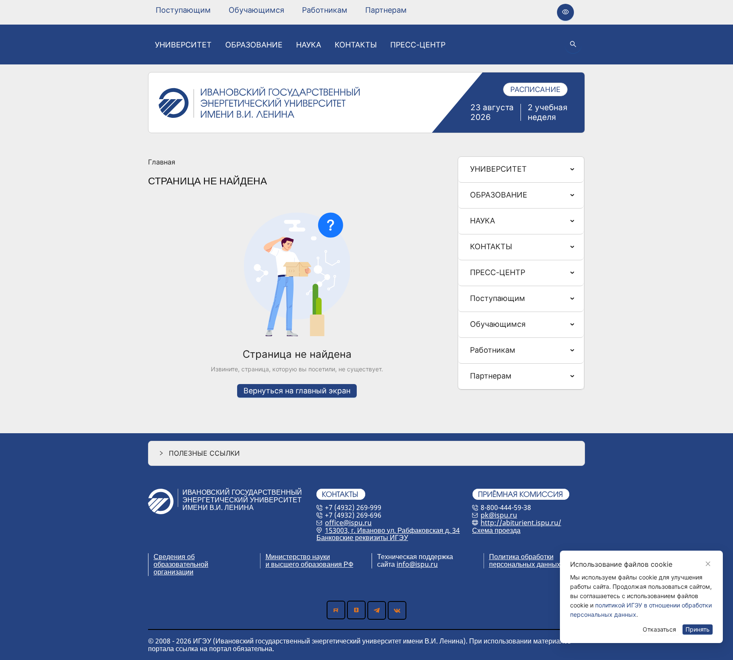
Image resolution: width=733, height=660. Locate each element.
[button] (366, 453)
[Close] (708, 563)
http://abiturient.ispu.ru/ (521, 522)
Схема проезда (496, 530)
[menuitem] (183, 10)
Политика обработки (521, 556)
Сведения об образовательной (181, 560)
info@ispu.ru (417, 564)
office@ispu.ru (348, 522)
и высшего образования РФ (309, 564)
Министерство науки (298, 556)
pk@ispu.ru (499, 515)
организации (173, 571)
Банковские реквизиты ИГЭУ (362, 537)
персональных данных (524, 564)
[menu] (281, 10)
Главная (161, 162)
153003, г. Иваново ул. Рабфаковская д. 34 (392, 530)
